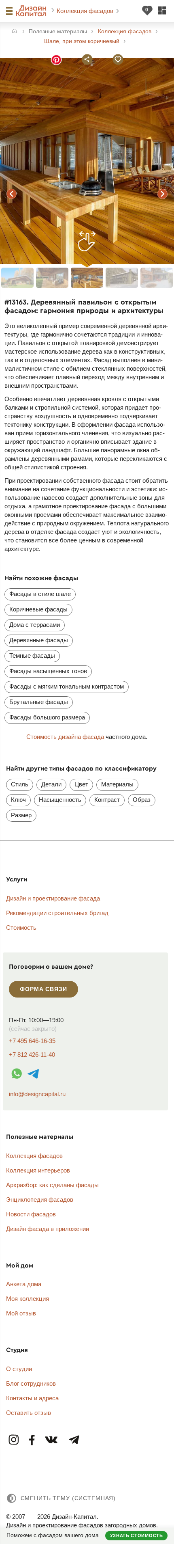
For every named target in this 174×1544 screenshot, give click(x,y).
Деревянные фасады (38, 640)
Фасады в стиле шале (40, 593)
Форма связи (43, 989)
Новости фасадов (31, 1214)
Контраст (107, 799)
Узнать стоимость (136, 1535)
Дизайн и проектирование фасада (53, 898)
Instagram (14, 1440)
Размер (21, 815)
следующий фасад (162, 194)
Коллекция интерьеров (38, 1170)
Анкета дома (23, 1284)
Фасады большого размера (47, 717)
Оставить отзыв (28, 1412)
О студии (19, 1368)
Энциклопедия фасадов (39, 1199)
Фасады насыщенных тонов (48, 670)
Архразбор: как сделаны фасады (52, 1184)
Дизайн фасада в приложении (47, 1228)
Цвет (81, 784)
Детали (51, 784)
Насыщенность (60, 799)
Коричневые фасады (38, 609)
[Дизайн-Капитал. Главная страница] (32, 11)
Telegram (74, 1440)
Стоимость (21, 927)
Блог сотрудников (31, 1383)
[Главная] (14, 32)
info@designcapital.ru (37, 1094)
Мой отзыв (21, 1313)
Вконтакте (52, 1440)
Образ (142, 799)
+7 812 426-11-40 (32, 1054)
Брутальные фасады (38, 701)
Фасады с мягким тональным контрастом (66, 686)
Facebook (32, 1440)
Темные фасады (32, 655)
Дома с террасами (34, 624)
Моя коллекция (27, 1298)
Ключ (18, 799)
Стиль (19, 784)
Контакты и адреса (32, 1398)
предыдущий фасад (12, 194)
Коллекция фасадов (86, 10)
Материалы (117, 784)
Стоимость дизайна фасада (65, 736)
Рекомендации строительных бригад (57, 912)
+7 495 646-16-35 (32, 1040)
